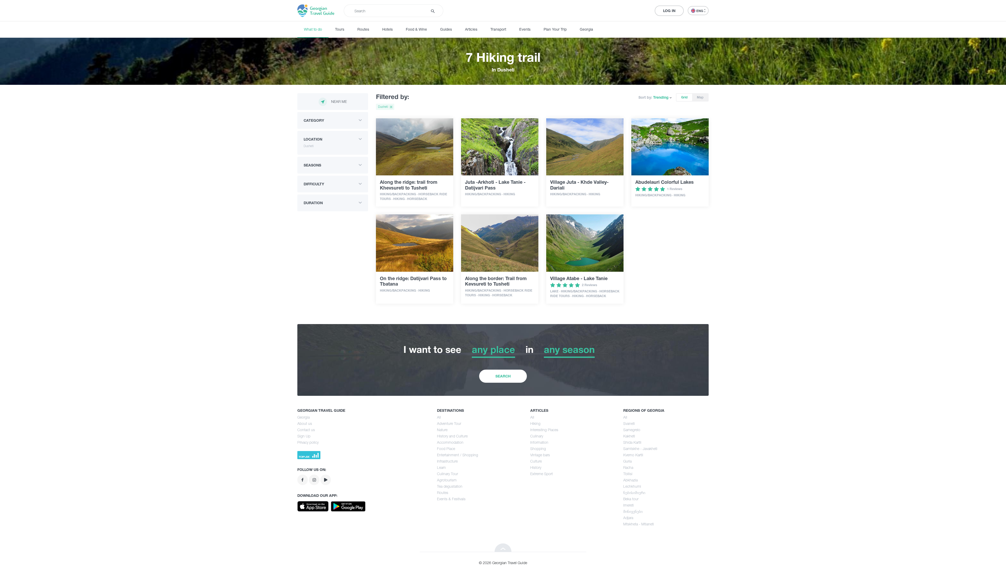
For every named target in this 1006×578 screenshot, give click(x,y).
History (535, 467)
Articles (471, 29)
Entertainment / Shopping (457, 455)
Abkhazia (630, 480)
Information (539, 442)
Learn (441, 467)
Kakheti (629, 436)
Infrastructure (447, 461)
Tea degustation (449, 486)
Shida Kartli (632, 442)
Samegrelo (631, 429)
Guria (627, 461)
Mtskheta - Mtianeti (638, 524)
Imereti (628, 505)
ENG (700, 11)
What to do (313, 29)
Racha (628, 467)
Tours (339, 29)
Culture (536, 461)
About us (304, 423)
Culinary (536, 436)
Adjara (628, 517)
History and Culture (452, 436)
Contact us (306, 429)
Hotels (387, 29)
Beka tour (630, 499)
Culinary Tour (447, 473)
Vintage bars (540, 455)
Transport (498, 29)
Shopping (538, 448)
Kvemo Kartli (633, 455)
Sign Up (303, 436)
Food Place (446, 448)
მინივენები (633, 511)
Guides (446, 29)
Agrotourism (447, 480)
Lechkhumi (632, 486)
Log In (669, 10)
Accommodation (450, 442)
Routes (363, 29)
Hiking (535, 423)
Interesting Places (544, 429)
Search (503, 376)
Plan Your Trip (555, 29)
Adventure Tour (449, 423)
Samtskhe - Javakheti (640, 448)
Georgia (586, 29)
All (439, 417)
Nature (442, 429)
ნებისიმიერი (634, 492)
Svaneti (629, 423)
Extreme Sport (541, 473)
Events (525, 29)
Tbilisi (627, 473)
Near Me (339, 101)
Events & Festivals (451, 499)
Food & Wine (416, 29)
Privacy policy (308, 442)
